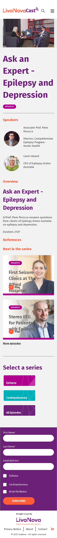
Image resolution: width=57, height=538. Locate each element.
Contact (42, 529)
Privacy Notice (12, 529)
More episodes (12, 343)
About (29, 529)
